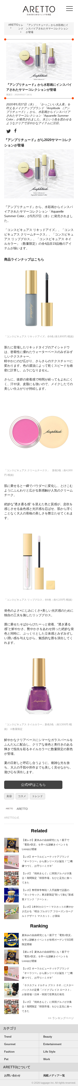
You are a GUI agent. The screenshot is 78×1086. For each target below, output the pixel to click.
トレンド (37, 796)
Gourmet (9, 1044)
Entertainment (52, 1044)
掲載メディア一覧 (54, 1075)
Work (46, 1059)
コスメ (22, 796)
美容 (9, 796)
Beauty (47, 1036)
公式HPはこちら (33, 784)
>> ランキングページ (61, 1018)
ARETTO (13, 24)
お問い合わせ (12, 1075)
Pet (6, 1059)
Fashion (9, 1051)
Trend (7, 1036)
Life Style (49, 1051)
